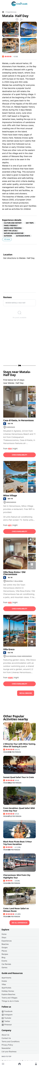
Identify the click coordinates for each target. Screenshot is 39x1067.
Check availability (19, 455)
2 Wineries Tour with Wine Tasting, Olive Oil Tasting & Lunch (19, 745)
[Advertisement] (19, 342)
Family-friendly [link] (10, 225)
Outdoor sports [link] (23, 236)
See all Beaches (25, 693)
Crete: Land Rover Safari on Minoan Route (16, 909)
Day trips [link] (30, 223)
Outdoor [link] (8, 236)
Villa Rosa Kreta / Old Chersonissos (14, 573)
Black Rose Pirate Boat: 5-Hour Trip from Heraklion (17, 843)
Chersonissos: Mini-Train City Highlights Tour (16, 876)
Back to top (6, 1056)
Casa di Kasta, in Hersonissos (18, 420)
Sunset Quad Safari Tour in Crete (18, 777)
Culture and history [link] (13, 223)
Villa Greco (9, 649)
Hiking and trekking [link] (13, 228)
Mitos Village (10, 495)
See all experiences (19, 923)
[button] (3, 1063)
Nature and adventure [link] (13, 233)
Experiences (11, 12)
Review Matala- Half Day (15, 303)
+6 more (7, 239)
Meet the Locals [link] (10, 230)
